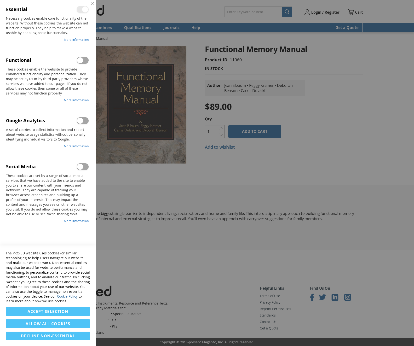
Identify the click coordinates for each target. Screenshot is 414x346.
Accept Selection (48, 311)
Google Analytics (83, 120)
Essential (83, 9)
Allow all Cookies (48, 323)
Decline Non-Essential (48, 336)
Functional (83, 60)
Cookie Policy (67, 296)
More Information (76, 39)
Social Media (83, 166)
